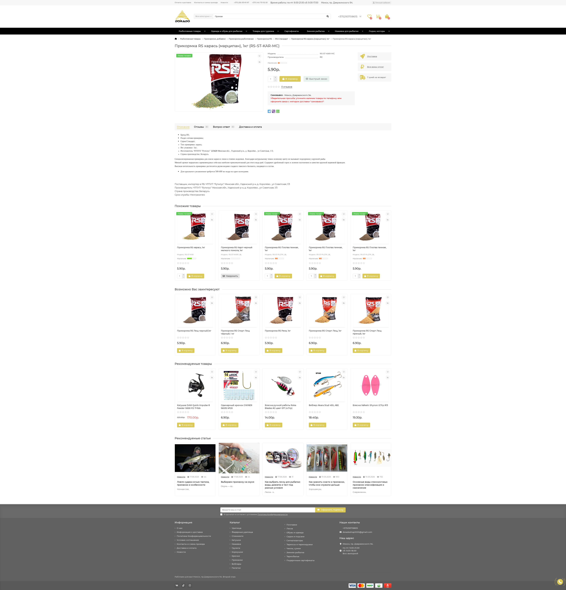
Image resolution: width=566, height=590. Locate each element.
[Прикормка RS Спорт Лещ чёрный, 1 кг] (239, 311)
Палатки (236, 568)
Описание (183, 126)
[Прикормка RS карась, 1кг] (195, 227)
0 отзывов (286, 87)
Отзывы (200, 126)
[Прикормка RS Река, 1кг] (283, 311)
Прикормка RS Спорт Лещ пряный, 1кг (367, 332)
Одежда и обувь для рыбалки (226, 31)
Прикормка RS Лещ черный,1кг (194, 330)
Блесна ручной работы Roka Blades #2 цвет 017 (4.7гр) (280, 407)
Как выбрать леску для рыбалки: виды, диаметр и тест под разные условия (282, 485)
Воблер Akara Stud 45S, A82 (324, 405)
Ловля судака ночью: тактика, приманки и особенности (193, 483)
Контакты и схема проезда (206, 2)
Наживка (236, 544)
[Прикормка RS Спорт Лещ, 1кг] (327, 311)
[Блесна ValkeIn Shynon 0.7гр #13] (371, 385)
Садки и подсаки (295, 536)
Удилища (236, 528)
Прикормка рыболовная (241, 39)
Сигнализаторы (295, 540)
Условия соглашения (188, 540)
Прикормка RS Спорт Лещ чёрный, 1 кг (235, 332)
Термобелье (293, 556)
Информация (183, 522)
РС (321, 57)
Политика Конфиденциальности (194, 536)
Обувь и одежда (295, 532)
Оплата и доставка (183, 2)
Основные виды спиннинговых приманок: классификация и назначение (370, 485)
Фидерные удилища (242, 532)
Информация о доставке (190, 532)
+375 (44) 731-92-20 (260, 2)
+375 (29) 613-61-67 (241, 2)
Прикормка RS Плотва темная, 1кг (281, 249)
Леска (290, 528)
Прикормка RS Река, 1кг (278, 330)
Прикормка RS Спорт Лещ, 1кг (325, 330)
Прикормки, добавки (215, 39)
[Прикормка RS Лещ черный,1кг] (195, 311)
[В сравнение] (260, 62)
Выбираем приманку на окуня (237, 482)
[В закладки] (260, 56)
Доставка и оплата (250, 126)
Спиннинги (237, 536)
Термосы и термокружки (300, 544)
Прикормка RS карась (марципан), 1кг (310, 39)
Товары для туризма (263, 31)
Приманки (237, 560)
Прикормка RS (264, 39)
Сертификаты (291, 31)
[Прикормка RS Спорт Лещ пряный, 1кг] (371, 311)
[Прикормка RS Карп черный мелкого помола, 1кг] (239, 227)
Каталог (235, 522)
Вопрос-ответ (223, 126)
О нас (180, 528)
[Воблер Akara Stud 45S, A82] (327, 385)
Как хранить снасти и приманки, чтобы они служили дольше (327, 483)
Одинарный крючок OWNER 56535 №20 (236, 407)
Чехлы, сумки (294, 548)
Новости (224, 2)
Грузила (236, 548)
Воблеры (236, 564)
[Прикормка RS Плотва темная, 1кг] (283, 227)
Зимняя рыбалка (316, 31)
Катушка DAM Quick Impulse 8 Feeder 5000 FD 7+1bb (193, 407)
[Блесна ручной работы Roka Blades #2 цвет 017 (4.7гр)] (283, 385)
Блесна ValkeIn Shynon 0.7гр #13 (370, 405)
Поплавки (292, 524)
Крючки (236, 556)
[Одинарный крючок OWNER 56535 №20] (239, 385)
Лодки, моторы (377, 31)
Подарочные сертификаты (301, 560)
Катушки (236, 540)
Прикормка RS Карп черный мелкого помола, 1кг (236, 249)
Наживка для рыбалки (346, 31)
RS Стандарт (281, 39)
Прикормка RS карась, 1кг (191, 247)
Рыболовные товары (190, 31)
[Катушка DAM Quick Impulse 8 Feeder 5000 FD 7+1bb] (195, 385)
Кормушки (237, 552)
